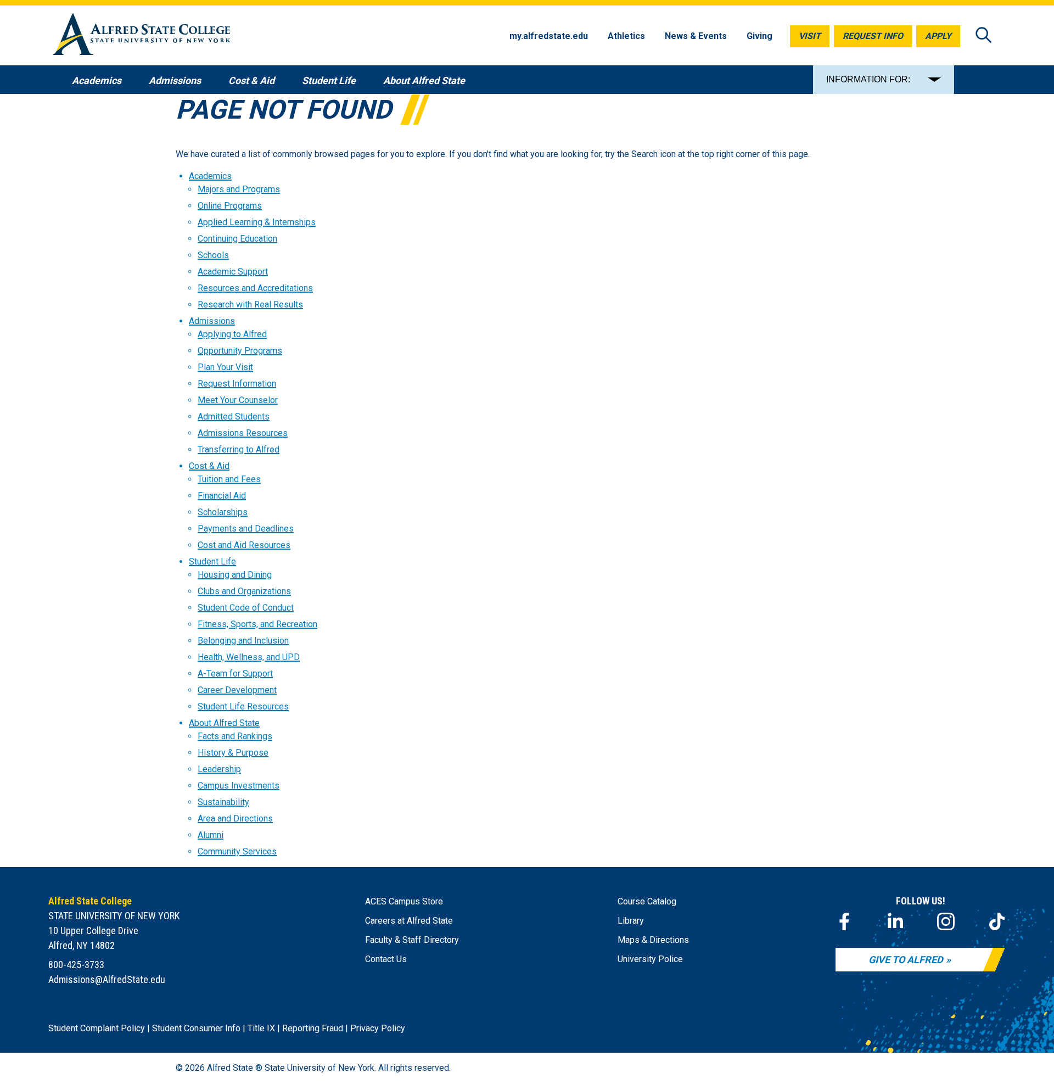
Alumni (210, 835)
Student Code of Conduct (246, 607)
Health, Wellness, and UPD (249, 657)
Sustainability (223, 802)
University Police (650, 959)
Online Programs (230, 205)
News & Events (696, 36)
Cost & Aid (209, 466)
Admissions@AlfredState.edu (106, 979)
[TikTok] (997, 921)
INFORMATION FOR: (868, 79)
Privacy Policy (377, 1028)
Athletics (626, 36)
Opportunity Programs (240, 350)
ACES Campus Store (404, 901)
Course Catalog (647, 901)
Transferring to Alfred (238, 449)
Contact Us (386, 959)
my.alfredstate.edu (548, 36)
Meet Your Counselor (238, 400)
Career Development (237, 690)
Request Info (873, 36)
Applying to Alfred (232, 334)
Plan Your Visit (225, 367)
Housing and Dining (235, 574)
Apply (938, 36)
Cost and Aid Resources (244, 545)
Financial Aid (222, 495)
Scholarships (223, 512)
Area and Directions (235, 818)
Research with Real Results (250, 304)
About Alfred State (224, 723)
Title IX (261, 1028)
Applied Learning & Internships (257, 222)
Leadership (219, 769)
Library (631, 920)
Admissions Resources (243, 433)
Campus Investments (238, 785)
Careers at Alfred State (409, 920)
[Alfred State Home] (142, 36)
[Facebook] (844, 921)
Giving (759, 36)
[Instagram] (946, 921)
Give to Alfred (905, 959)
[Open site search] (983, 36)
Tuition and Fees (229, 479)
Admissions (212, 321)
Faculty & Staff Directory (412, 940)
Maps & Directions (653, 940)
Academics (210, 176)
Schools (213, 255)
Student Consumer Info (196, 1028)
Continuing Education (237, 238)
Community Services (237, 851)
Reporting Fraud (312, 1028)
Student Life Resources (243, 706)
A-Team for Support (235, 673)
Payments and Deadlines (246, 528)
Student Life (212, 561)
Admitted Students (234, 416)
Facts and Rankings (235, 736)
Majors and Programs (239, 189)
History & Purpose (233, 752)
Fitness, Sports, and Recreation (257, 624)
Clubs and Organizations (244, 591)
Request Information (237, 383)
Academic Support (233, 271)
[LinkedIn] (895, 921)
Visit (810, 36)
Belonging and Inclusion (243, 640)
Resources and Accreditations (255, 288)
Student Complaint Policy (96, 1028)
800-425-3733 (76, 964)
